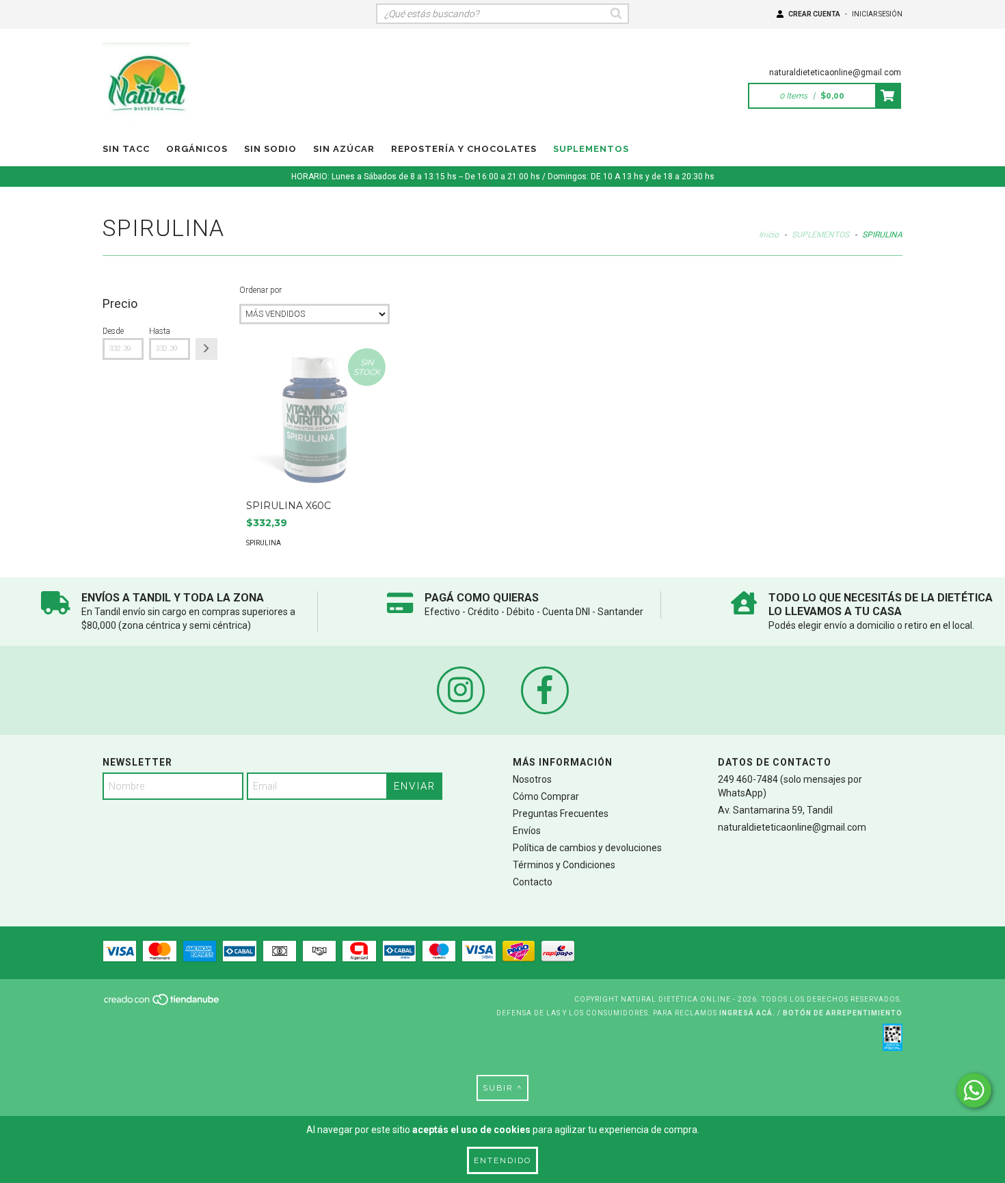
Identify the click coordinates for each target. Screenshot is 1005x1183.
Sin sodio (270, 149)
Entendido (502, 1160)
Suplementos (591, 149)
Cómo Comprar (546, 796)
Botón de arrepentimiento (842, 1013)
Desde (113, 331)
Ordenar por (260, 290)
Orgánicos (197, 149)
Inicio (769, 234)
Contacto (532, 881)
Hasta (159, 331)
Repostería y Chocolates (464, 149)
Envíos (527, 830)
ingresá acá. (747, 1013)
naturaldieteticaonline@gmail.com (835, 72)
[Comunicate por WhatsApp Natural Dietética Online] (973, 1090)
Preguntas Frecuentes (560, 813)
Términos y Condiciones (564, 864)
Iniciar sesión (877, 14)
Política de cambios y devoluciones (587, 847)
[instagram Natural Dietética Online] (461, 690)
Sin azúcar (344, 149)
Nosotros (532, 779)
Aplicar (206, 349)
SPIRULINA (263, 543)
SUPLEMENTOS (820, 234)
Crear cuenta (814, 14)
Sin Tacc (126, 149)
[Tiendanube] (162, 1003)
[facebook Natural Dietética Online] (545, 690)
